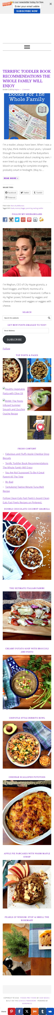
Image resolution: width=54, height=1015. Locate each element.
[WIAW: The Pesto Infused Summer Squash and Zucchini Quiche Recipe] (15, 409)
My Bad (9, 481)
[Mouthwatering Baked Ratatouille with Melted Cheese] (15, 372)
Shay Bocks (44, 998)
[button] (27, 7)
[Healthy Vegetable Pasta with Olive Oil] (15, 392)
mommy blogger (20, 208)
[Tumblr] (42, 1011)
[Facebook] (19, 1011)
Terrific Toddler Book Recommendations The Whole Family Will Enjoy (27, 78)
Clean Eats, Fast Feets (27, 28)
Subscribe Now (27, 11)
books (13, 208)
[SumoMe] (50, 1011)
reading (35, 208)
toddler (40, 208)
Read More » (11, 178)
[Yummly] (35, 1011)
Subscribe (14, 339)
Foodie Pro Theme (28, 998)
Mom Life (14, 206)
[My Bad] (39, 430)
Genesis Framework (27, 1001)
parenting (29, 208)
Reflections (20, 206)
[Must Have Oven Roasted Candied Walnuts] (39, 372)
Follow (6, 348)
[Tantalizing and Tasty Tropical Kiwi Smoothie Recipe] (39, 401)
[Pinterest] (12, 1011)
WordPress (27, 1003)
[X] (27, 1011)
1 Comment (26, 90)
